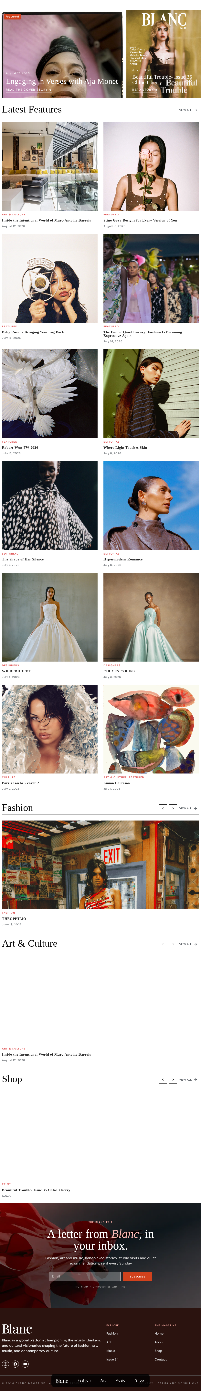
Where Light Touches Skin (125, 448)
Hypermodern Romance (123, 559)
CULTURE (9, 777)
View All (185, 110)
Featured (12, 16)
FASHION (8, 913)
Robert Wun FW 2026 (20, 448)
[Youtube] (25, 1364)
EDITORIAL (111, 441)
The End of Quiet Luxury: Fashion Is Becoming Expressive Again (142, 334)
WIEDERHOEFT (16, 671)
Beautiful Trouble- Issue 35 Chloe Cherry (162, 79)
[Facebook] (15, 1364)
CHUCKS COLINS (119, 671)
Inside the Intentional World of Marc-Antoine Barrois (46, 220)
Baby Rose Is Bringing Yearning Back (33, 332)
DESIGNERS (10, 665)
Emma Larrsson (116, 783)
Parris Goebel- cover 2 (20, 783)
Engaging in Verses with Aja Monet (62, 81)
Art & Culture (14, 214)
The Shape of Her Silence (23, 559)
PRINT (6, 1184)
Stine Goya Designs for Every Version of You (140, 220)
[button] (163, 808)
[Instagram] (5, 1364)
